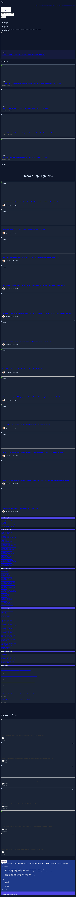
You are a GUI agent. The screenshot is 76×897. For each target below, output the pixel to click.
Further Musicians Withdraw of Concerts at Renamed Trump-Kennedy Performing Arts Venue (26, 781)
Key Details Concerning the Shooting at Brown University (17, 870)
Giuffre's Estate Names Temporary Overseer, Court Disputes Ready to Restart (24, 157)
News (23, 29)
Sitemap (15, 892)
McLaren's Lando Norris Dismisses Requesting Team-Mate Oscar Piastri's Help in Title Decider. (29, 133)
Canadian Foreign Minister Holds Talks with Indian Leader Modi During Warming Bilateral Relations (31, 83)
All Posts (6, 21)
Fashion (5, 25)
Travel (39, 29)
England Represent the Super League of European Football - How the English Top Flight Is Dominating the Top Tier (36, 480)
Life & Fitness (14, 29)
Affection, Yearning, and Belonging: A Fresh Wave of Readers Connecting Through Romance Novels (31, 397)
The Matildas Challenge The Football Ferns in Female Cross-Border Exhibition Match (44, 5)
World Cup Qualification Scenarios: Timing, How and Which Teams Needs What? (15, 699)
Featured (6, 26)
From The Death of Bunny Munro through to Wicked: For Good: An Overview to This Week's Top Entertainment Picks (36, 313)
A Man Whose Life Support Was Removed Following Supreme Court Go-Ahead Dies (26, 341)
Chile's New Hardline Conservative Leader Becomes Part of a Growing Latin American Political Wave (19, 676)
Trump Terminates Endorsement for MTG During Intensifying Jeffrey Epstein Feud (26, 108)
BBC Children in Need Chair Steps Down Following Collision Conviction (20, 875)
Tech (37, 29)
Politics (31, 29)
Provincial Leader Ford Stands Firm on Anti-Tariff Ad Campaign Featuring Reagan (16, 687)
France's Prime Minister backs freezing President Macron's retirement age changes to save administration (32, 452)
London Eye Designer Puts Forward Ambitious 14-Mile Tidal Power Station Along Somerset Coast (30, 257)
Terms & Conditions (10, 892)
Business (6, 22)
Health (9, 29)
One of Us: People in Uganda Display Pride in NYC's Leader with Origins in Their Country (24, 869)
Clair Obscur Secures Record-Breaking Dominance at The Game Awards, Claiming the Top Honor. (18, 693)
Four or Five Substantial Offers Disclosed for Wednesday (24, 55)
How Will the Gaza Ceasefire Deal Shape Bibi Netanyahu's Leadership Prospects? (26, 424)
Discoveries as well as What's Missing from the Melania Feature (20, 508)
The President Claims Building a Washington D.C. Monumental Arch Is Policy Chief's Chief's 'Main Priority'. (34, 285)
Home (5, 19)
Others (27, 29)
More (5, 27)
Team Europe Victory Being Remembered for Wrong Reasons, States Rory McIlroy (16, 670)
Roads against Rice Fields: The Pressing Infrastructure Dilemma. (18, 874)
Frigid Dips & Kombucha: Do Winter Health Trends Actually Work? (22, 369)
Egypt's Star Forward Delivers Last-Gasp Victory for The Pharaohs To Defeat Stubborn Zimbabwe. (31, 201)
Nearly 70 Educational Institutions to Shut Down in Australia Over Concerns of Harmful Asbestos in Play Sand (28, 871)
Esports (5, 23)
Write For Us (3, 892)
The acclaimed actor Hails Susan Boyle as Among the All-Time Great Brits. (24, 229)
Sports (34, 29)
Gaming (6, 29)
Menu (4, 17)
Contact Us (6, 30)
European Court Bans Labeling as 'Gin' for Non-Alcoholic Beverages (19, 873)
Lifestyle (20, 29)
